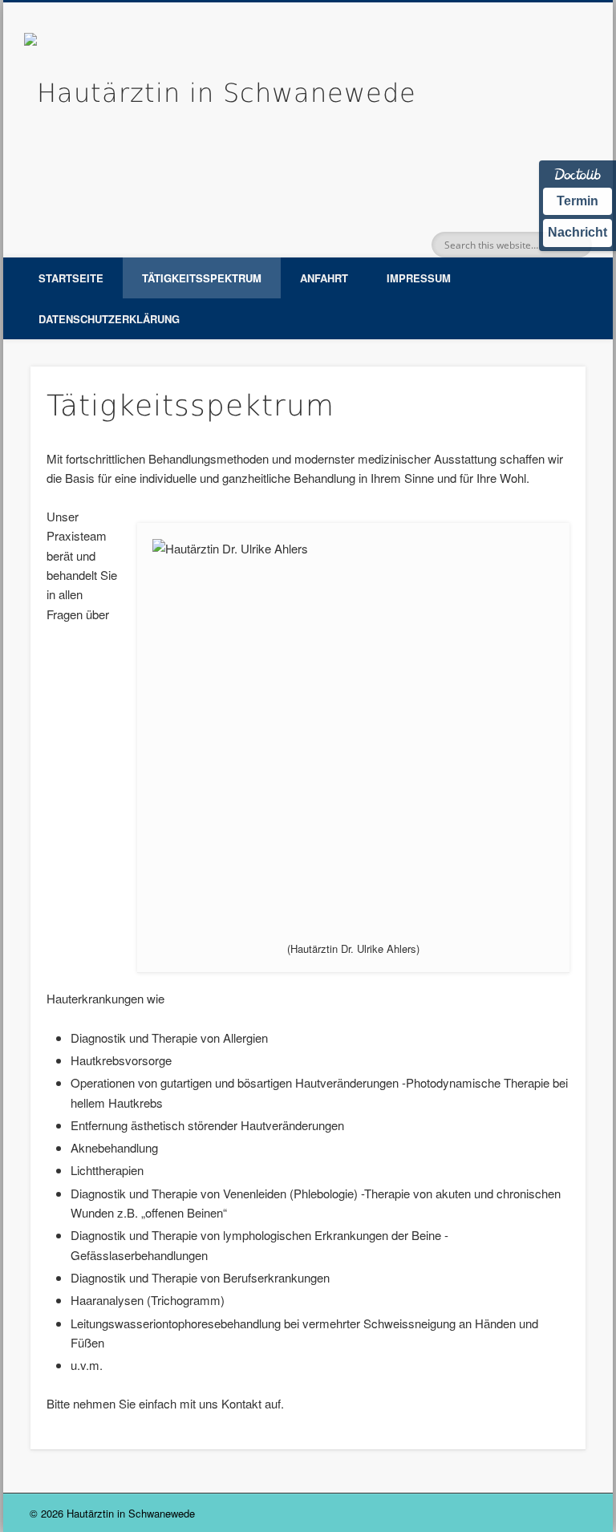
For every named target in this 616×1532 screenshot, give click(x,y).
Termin (577, 201)
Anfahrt (324, 278)
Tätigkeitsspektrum (201, 278)
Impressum (419, 278)
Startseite (70, 278)
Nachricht (577, 232)
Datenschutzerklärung (109, 318)
